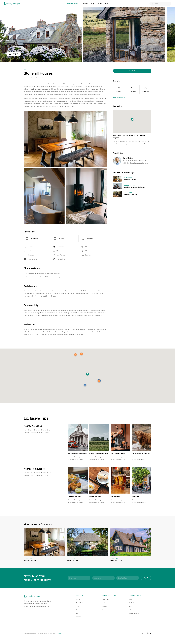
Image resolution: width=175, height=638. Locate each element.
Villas (104, 610)
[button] (87, 374)
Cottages (105, 603)
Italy (77, 613)
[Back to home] (12, 3)
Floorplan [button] (15, 54)
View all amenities (119, 97)
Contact (132, 71)
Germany (79, 610)
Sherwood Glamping (131, 195)
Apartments (106, 599)
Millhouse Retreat (130, 180)
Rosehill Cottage (72, 560)
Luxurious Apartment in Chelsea (134, 187)
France (78, 617)
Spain (78, 606)
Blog (106, 4)
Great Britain (80, 603)
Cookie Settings (134, 613)
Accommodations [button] (72, 4)
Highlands (128, 193)
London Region (129, 185)
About (100, 4)
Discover (85, 4)
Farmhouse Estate (116, 560)
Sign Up (145, 578)
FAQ (130, 610)
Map (92, 4)
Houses (104, 606)
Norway (78, 599)
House (26, 69)
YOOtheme (59, 633)
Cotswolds (128, 178)
